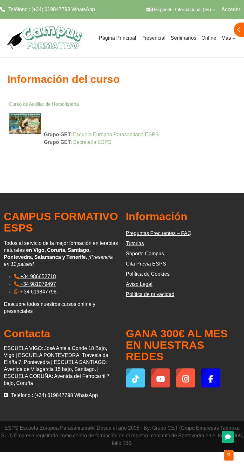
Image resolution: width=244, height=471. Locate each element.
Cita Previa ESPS (146, 263)
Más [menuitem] (226, 38)
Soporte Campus (145, 253)
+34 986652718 (37, 276)
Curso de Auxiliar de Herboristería (44, 104)
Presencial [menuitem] (153, 38)
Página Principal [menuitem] (117, 38)
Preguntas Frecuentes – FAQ (158, 233)
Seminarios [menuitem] (183, 38)
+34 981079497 (37, 284)
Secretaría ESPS (92, 142)
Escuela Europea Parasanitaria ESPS (116, 134)
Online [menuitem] (208, 38)
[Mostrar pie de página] (229, 455)
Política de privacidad (150, 294)
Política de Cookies (148, 274)
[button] (181, 9)
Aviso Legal (139, 284)
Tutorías (135, 243)
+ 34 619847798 (37, 291)
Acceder (230, 9)
